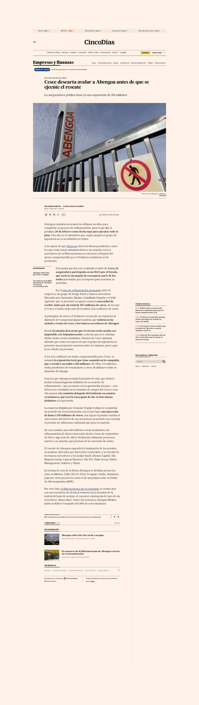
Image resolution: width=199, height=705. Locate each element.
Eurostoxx (145, 366)
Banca (94, 63)
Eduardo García (52, 206)
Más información (50, 581)
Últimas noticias (105, 52)
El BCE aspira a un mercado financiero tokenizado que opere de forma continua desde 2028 (149, 310)
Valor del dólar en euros (146, 31)
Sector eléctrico (90, 570)
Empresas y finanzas (53, 52)
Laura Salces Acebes (73, 206)
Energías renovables (59, 570)
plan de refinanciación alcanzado (81, 290)
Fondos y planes (93, 52)
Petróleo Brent (90, 31)
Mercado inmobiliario (138, 63)
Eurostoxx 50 (116, 31)
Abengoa (72, 246)
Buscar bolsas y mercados (146, 355)
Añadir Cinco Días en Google (110, 215)
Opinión (114, 52)
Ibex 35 (40, 31)
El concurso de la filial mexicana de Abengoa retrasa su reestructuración (42, 283)
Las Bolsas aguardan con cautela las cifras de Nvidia (69, 69)
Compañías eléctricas (75, 570)
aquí (92, 581)
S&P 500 (64, 31)
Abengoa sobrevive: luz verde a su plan (41, 274)
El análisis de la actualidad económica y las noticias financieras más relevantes (74, 517)
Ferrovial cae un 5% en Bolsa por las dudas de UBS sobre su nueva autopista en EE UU (150, 328)
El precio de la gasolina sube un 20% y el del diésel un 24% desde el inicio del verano (150, 337)
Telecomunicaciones (104, 63)
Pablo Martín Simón (68, 538)
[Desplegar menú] (34, 42)
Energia (115, 63)
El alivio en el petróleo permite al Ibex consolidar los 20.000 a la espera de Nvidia (150, 319)
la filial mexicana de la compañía (80, 488)
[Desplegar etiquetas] (118, 570)
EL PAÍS (122, 51)
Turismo (150, 63)
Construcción (124, 63)
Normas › (117, 523)
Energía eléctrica (103, 570)
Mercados (65, 52)
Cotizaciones (82, 52)
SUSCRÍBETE (145, 53)
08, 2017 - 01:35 (57, 209)
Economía (73, 52)
